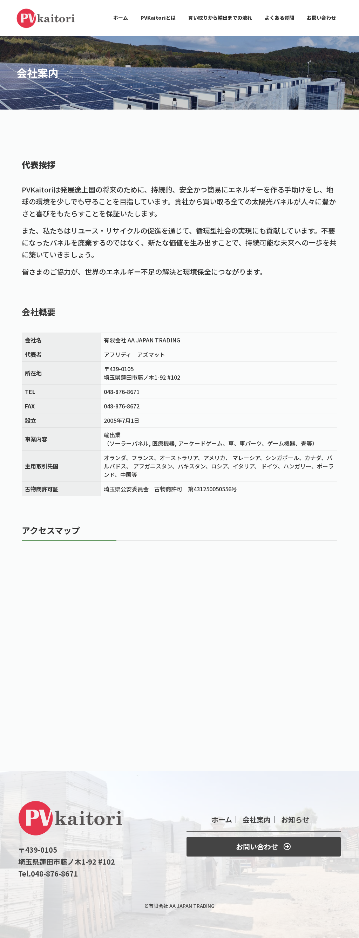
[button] (264, 847)
